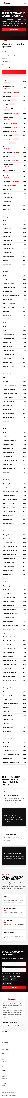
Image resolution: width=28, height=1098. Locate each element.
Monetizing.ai (10, 139)
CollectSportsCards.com (10, 625)
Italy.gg (9, 104)
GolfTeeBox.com (8, 590)
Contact (4, 1085)
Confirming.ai (10, 96)
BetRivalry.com (7, 358)
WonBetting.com (8, 413)
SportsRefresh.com (9, 307)
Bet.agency (6, 311)
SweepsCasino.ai (8, 727)
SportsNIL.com (7, 593)
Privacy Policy (5, 1095)
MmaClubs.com (8, 487)
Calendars (4, 1061)
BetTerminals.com (8, 523)
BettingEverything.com (10, 460)
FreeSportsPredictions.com (11, 637)
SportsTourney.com (9, 597)
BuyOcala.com (7, 476)
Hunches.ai (10, 123)
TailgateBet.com (8, 515)
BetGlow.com (7, 205)
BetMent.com (7, 209)
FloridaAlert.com (8, 480)
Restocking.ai (10, 127)
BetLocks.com (7, 668)
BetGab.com (7, 252)
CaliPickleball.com (8, 621)
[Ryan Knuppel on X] (8, 1025)
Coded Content (5, 1049)
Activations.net (11, 135)
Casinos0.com (7, 240)
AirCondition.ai (11, 152)
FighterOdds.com (8, 633)
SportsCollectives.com (10, 499)
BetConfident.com (8, 248)
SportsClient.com (8, 644)
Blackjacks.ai (7, 535)
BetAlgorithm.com (9, 684)
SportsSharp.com (8, 652)
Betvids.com (7, 472)
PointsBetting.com (9, 303)
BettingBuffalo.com (9, 366)
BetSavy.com (7, 217)
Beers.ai (9, 156)
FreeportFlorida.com (9, 385)
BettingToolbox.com (9, 672)
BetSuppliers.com (8, 452)
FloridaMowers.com (9, 382)
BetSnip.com (7, 221)
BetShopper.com (8, 448)
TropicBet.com (7, 731)
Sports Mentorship (6, 1044)
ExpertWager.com (8, 586)
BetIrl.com (6, 436)
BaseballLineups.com (9, 743)
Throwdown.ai (7, 758)
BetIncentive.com (8, 256)
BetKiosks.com (11, 92)
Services (4, 1034)
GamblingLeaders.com (10, 393)
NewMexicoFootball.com (10, 491)
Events (3, 1059)
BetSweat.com (7, 456)
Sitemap (14, 1095)
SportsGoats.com (8, 503)
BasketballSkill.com (9, 558)
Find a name (14, 29)
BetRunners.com (8, 362)
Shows (3, 1057)
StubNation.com (8, 656)
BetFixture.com (8, 570)
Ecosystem (4, 1081)
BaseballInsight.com (9, 664)
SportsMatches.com (9, 648)
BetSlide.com (7, 272)
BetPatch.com (7, 268)
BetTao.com (7, 225)
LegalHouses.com (8, 401)
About (3, 1076)
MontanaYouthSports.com (11, 295)
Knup (3, 1074)
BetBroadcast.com (9, 327)
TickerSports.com (8, 605)
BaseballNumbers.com (10, 609)
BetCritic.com (7, 425)
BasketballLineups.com (10, 750)
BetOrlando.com (8, 444)
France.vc (9, 185)
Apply (14, 72)
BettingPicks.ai (11, 113)
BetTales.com (7, 276)
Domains (4, 1083)
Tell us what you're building (14, 34)
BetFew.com (7, 201)
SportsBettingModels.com (11, 754)
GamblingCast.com (9, 389)
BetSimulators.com (9, 617)
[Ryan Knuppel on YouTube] (22, 1025)
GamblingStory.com (9, 287)
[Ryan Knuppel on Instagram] (11, 1025)
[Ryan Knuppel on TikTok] (18, 1025)
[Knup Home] (7, 3)
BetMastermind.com (9, 440)
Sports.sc (6, 723)
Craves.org (10, 100)
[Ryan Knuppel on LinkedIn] (4, 1025)
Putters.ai (6, 711)
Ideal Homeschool (6, 1047)
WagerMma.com (8, 405)
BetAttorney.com (8, 566)
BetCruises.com (8, 197)
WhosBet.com (7, 409)
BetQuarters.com (8, 354)
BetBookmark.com (9, 323)
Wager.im (9, 131)
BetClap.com (7, 193)
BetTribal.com (7, 527)
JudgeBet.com (7, 291)
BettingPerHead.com (9, 688)
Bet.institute (7, 315)
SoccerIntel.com (8, 719)
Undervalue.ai (7, 739)
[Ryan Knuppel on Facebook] (15, 1025)
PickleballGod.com (9, 495)
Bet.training (6, 319)
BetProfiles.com (8, 346)
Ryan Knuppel (5, 1078)
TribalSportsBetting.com (10, 680)
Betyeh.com (7, 236)
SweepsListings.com (9, 511)
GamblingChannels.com (10, 484)
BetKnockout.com (8, 338)
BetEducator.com (8, 334)
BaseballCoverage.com (10, 660)
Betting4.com (7, 228)
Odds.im (9, 143)
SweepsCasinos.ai (8, 601)
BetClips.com (7, 331)
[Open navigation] (24, 3)
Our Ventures (5, 1042)
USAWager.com (8, 735)
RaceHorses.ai (7, 715)
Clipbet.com (7, 378)
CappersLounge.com (9, 676)
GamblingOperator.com (10, 703)
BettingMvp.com (8, 464)
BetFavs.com (7, 429)
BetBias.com (7, 421)
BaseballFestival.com (9, 554)
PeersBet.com (7, 299)
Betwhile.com (7, 279)
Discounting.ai (7, 692)
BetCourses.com (8, 519)
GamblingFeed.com (9, 539)
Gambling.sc (10, 160)
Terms (10, 1095)
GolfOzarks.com (8, 397)
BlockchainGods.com (9, 374)
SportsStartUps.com (9, 507)
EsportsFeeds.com (9, 629)
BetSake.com (7, 213)
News (3, 1064)
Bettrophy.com (7, 531)
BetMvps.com (7, 342)
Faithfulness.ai (7, 699)
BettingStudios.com (9, 468)
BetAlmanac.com (8, 562)
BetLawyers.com (8, 574)
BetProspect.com (8, 350)
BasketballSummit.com (10, 613)
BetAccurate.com (8, 417)
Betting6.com (7, 232)
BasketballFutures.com (10, 747)
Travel (3, 1066)
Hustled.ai (6, 707)
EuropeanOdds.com (9, 696)
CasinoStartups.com (9, 582)
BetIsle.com (6, 260)
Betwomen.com (8, 370)
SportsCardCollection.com (11, 641)
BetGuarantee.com (9, 433)
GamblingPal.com (8, 283)
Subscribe (14, 987)
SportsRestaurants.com (10, 546)
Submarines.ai (11, 181)
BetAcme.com (7, 244)
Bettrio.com (6, 578)
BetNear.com (7, 264)
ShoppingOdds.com (9, 542)
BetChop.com (7, 189)
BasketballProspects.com (11, 762)
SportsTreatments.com (10, 550)
